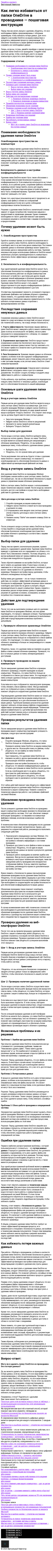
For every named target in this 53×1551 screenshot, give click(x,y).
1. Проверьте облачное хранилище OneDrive (28, 99)
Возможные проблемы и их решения (20, 115)
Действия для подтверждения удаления (22, 96)
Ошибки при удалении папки (17, 117)
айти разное (5, 1474)
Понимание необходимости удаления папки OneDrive (27, 66)
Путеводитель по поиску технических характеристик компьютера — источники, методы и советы (22, 1520)
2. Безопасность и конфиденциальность (27, 80)
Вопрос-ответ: (11, 122)
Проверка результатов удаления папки (21, 103)
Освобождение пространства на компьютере (29, 68)
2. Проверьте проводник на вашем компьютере (29, 101)
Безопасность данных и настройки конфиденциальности (24, 71)
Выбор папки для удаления (21, 89)
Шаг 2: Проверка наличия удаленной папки (28, 113)
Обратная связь (12, 1537)
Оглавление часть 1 (14, 1530)
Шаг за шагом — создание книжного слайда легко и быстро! (25, 1490)
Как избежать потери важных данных (21, 120)
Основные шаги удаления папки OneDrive (22, 85)
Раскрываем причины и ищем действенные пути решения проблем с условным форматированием (24, 1477)
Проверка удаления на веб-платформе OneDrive (25, 108)
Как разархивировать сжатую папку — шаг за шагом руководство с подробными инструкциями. (22, 1470)
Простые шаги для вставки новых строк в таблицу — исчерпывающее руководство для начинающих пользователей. (26, 1506)
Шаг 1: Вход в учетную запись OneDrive (26, 110)
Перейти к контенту (9, 2)
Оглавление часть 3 (14, 1535)
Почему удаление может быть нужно (21, 75)
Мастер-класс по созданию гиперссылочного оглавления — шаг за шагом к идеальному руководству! (25, 1524)
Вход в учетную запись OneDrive (24, 87)
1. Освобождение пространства (23, 77)
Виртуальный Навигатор (10, 4)
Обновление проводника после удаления (22, 106)
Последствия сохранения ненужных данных (23, 82)
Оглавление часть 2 (14, 1532)
